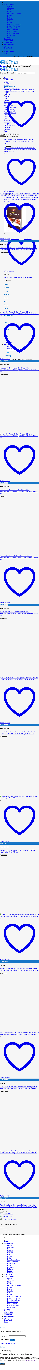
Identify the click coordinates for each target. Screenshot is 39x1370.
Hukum (6, 104)
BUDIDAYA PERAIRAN (12, 89)
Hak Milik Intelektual (14, 24)
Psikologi (7, 129)
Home (6, 78)
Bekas (9, 10)
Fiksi (8, 21)
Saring (2, 136)
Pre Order (7, 127)
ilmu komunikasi (9, 111)
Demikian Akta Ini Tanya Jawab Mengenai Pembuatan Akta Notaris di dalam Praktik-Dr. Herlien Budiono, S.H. (19, 249)
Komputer (7, 120)
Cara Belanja (8, 39)
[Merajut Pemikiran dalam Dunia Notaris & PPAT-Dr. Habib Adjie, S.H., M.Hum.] (19, 798)
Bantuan (7, 37)
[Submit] (4, 1240)
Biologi (9, 11)
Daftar (2, 1363)
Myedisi (2, 1228)
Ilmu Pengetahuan (13, 33)
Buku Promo (8, 1274)
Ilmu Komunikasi (13, 31)
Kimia (5, 118)
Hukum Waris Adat (13, 26)
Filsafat (9, 22)
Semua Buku (8, 80)
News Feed (8, 48)
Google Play (4, 1229)
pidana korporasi (9, 125)
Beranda (3, 66)
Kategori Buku (9, 4)
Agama (9, 6)
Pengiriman (8, 42)
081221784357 (8, 1214)
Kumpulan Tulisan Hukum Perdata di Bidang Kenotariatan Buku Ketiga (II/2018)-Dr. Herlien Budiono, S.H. (19, 613)
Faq (5, 46)
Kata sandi (4, 1336)
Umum (6, 131)
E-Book (9, 15)
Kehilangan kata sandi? (8, 1343)
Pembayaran (8, 41)
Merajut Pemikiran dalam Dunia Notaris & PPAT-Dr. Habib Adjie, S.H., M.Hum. (17, 851)
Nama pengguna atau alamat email (12, 1331)
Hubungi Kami (9, 44)
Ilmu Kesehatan (12, 30)
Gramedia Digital (5, 1231)
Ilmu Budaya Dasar (13, 28)
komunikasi (7, 122)
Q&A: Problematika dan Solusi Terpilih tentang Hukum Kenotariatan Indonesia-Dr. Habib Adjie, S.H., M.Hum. (18, 1087)
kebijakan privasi (30, 1360)
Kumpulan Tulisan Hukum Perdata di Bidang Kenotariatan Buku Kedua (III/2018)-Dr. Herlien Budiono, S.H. (19, 491)
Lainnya (6, 124)
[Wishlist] (0, 800)
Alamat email (5, 1350)
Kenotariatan (8, 116)
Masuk (12, 1340)
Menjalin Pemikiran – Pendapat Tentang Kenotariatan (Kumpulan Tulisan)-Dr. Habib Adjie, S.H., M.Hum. (18, 733)
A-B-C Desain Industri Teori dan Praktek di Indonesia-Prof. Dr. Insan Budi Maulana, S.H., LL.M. (19, 141)
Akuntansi (10, 8)
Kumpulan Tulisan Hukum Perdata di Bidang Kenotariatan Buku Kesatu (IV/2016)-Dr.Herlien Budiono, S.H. (19, 370)
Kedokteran (11, 35)
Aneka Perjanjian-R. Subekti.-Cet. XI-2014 (18, 277)
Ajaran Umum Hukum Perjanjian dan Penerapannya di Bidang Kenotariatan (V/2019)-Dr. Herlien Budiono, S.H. (19, 969)
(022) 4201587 (8, 1216)
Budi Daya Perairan (14, 13)
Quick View (4, 241)
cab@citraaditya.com (10, 1219)
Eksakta (10, 19)
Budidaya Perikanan (10, 91)
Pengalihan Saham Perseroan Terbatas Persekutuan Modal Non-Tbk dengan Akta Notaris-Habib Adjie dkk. (18, 1206)
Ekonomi (10, 17)
